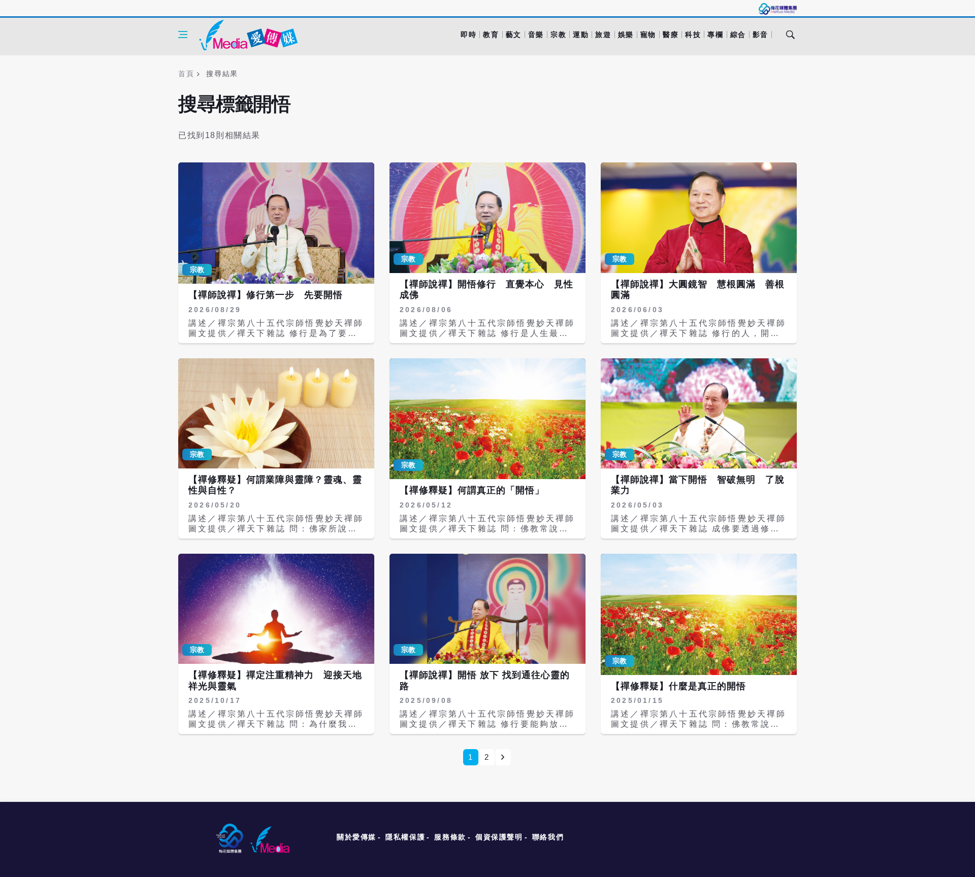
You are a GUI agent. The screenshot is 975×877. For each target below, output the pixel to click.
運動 (581, 34)
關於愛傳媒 (356, 837)
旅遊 (603, 34)
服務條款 (450, 837)
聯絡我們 (548, 837)
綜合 (738, 34)
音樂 (536, 34)
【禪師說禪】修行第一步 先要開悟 (265, 295)
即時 (468, 34)
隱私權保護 (405, 837)
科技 (693, 34)
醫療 (670, 34)
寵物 (648, 34)
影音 (760, 34)
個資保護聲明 (499, 837)
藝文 (514, 34)
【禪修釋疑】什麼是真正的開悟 (678, 686)
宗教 (558, 34)
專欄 (715, 34)
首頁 (186, 74)
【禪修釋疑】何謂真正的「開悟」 (472, 490)
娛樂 (626, 34)
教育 (491, 34)
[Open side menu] (182, 34)
